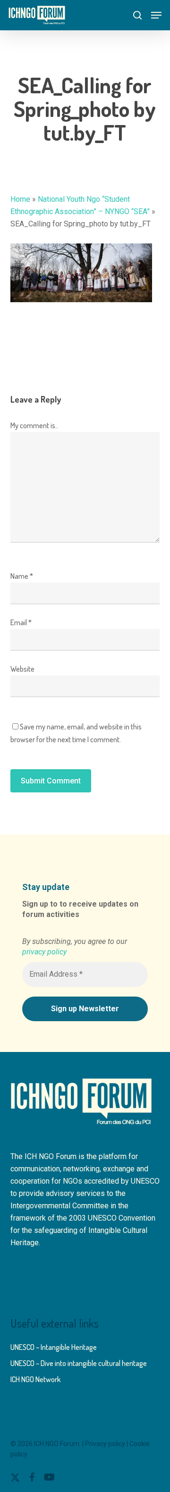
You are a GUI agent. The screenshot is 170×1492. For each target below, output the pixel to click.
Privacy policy (105, 1443)
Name (21, 576)
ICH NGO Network (35, 1379)
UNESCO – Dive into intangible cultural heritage (78, 1363)
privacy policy (44, 951)
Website (22, 669)
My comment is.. (34, 425)
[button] (156, 15)
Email (21, 622)
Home (20, 199)
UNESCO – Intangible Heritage (53, 1347)
